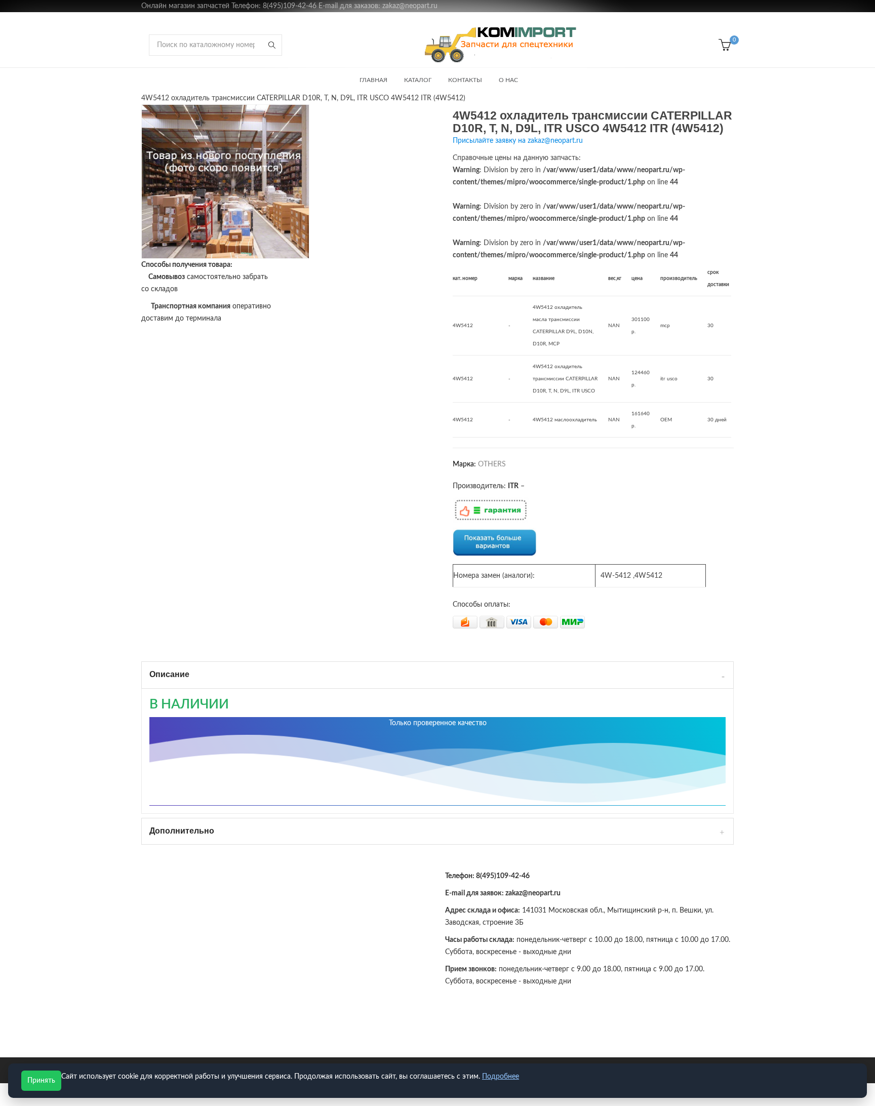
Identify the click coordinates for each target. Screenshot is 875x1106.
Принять (41, 1080)
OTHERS (492, 464)
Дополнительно (181, 830)
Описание (169, 674)
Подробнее (500, 1076)
